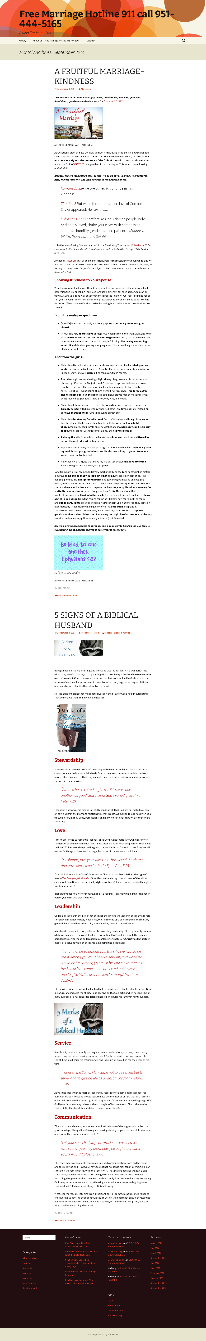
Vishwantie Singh (116, 1259)
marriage (127, 632)
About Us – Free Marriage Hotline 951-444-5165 (56, 40)
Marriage (27, 1273)
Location (90, 40)
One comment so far (67, 595)
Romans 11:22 (71, 188)
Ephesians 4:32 (139, 245)
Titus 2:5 (71, 260)
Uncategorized (30, 1288)
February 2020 (157, 1273)
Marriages (86, 88)
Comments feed (115, 1310)
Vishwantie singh (116, 1243)
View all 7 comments (67, 1220)
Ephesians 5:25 (118, 865)
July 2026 (154, 1248)
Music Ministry (29, 1283)
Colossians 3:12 (72, 219)
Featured (27, 1263)
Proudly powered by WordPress (103, 1334)
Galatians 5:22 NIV (113, 101)
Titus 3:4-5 (68, 203)
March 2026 (155, 1253)
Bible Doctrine (29, 1258)
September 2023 (158, 1258)
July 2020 (154, 1263)
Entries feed (114, 1305)
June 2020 (155, 1268)
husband (118, 632)
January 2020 (156, 1278)
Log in (110, 1300)
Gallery (22, 40)
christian (108, 632)
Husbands (86, 632)
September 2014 (158, 1283)
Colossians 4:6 (92, 1154)
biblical (99, 632)
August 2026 (156, 1243)
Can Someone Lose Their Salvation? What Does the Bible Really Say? (80, 1263)
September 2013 (158, 1288)
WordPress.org (115, 1315)
